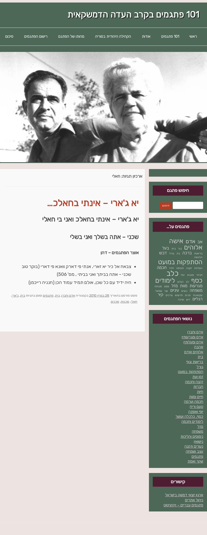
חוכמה (180, 268)
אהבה (198, 347)
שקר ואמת (195, 461)
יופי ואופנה (195, 411)
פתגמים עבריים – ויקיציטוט (183, 505)
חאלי (134, 301)
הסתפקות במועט (180, 262)
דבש (163, 252)
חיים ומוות (196, 397)
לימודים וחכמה (192, 421)
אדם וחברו (68, 295)
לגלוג (180, 281)
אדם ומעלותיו (193, 342)
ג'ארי (15, 295)
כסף (196, 280)
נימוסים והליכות (191, 436)
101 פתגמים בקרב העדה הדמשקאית (133, 14)
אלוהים (193, 247)
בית (57, 295)
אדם (190, 241)
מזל (174, 285)
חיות (200, 391)
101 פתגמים (170, 36)
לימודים (165, 280)
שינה (181, 299)
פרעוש (179, 295)
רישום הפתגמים (35, 36)
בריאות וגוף (194, 362)
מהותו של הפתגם (71, 36)
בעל (165, 248)
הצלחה (198, 268)
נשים (184, 291)
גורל (171, 253)
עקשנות (197, 295)
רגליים (197, 298)
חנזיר (199, 275)
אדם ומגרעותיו (192, 337)
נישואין (198, 441)
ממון (166, 286)
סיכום (9, 36)
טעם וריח (196, 406)
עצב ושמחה (194, 451)
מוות (183, 285)
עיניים (174, 290)
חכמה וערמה (193, 401)
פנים (188, 295)
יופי (183, 275)
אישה (176, 241)
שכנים (115, 301)
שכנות (125, 301)
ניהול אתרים (194, 500)
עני (166, 291)
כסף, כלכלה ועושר (189, 416)
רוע (188, 299)
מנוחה (158, 286)
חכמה (162, 267)
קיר (160, 294)
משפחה (196, 290)
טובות (190, 275)
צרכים (169, 295)
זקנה (189, 268)
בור (180, 248)
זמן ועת (197, 377)
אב (199, 241)
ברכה (187, 252)
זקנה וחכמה (194, 382)
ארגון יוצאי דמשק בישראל (184, 495)
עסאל (158, 291)
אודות (146, 36)
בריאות (198, 253)
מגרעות (196, 285)
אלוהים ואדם (193, 352)
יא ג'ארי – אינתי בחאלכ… (93, 202)
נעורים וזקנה (194, 446)
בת (178, 253)
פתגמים (48, 295)
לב (187, 281)
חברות (198, 386)
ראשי (193, 36)
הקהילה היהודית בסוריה (113, 36)
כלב (172, 273)
